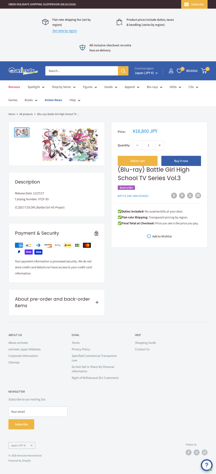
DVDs (173, 87)
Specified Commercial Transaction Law (94, 358)
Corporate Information (23, 356)
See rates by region (64, 31)
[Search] (123, 70)
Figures (87, 87)
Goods (108, 87)
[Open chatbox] (207, 465)
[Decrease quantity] (137, 145)
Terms (76, 343)
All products (26, 114)
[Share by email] (198, 195)
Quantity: (124, 145)
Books (29, 100)
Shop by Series (61, 87)
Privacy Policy (81, 349)
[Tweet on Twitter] (190, 195)
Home (11, 114)
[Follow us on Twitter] (197, 452)
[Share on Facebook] (174, 195)
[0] (204, 70)
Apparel (130, 87)
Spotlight (34, 87)
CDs (191, 87)
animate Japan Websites (24, 349)
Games (12, 100)
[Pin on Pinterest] (182, 195)
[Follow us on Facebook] (189, 452)
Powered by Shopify (19, 460)
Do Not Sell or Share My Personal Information (93, 369)
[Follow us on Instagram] (205, 452)
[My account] (171, 70)
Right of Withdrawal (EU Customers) (95, 378)
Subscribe (197, 4)
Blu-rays (152, 87)
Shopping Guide (145, 343)
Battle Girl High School (133, 196)
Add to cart (137, 161)
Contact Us (142, 349)
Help (73, 100)
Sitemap (13, 362)
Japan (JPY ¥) (18, 445)
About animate (18, 343)
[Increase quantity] (159, 145)
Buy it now (181, 161)
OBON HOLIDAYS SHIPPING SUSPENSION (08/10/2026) (42, 4)
